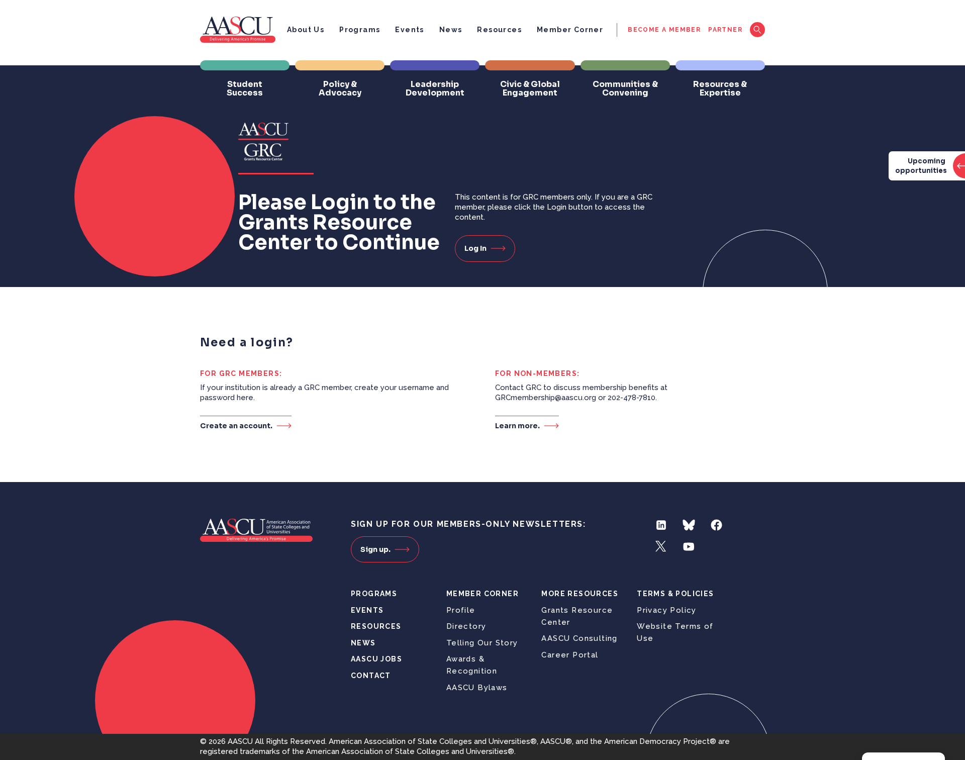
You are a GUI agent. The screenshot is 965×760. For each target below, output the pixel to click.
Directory (466, 626)
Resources (499, 30)
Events (409, 30)
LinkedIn (661, 525)
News (450, 30)
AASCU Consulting (579, 638)
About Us (305, 30)
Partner (725, 29)
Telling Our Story (482, 642)
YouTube (689, 546)
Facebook (716, 525)
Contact (371, 676)
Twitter (661, 546)
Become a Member (664, 29)
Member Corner (570, 30)
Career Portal (569, 654)
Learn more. (517, 425)
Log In (475, 248)
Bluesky (689, 525)
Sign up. (375, 549)
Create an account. (236, 425)
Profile (460, 610)
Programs (359, 30)
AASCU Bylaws (477, 687)
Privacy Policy (667, 610)
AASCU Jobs (376, 659)
